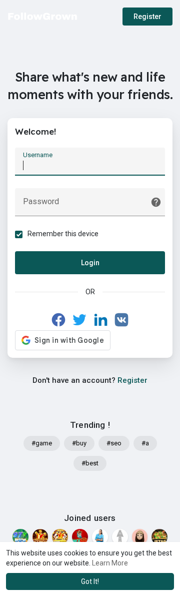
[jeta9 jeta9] (160, 537)
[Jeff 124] (100, 537)
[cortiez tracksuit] (120, 537)
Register (148, 17)
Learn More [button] (110, 563)
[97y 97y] (20, 537)
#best (90, 463)
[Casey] (140, 537)
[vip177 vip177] (60, 537)
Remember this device (63, 234)
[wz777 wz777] (80, 537)
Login (90, 263)
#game (42, 443)
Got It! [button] (90, 581)
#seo (114, 443)
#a (145, 443)
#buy (79, 443)
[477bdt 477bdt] (40, 537)
